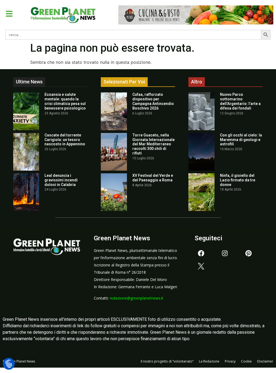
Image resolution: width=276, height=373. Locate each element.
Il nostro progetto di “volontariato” (167, 361)
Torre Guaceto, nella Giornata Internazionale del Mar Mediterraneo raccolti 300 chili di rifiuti (153, 144)
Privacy (230, 361)
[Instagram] (224, 253)
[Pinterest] (248, 253)
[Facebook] (201, 253)
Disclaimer (265, 361)
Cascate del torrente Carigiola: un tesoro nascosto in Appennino (64, 139)
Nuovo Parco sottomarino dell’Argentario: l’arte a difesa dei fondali (240, 101)
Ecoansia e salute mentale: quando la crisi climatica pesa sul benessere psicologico (65, 101)
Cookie (246, 361)
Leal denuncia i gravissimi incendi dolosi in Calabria (61, 180)
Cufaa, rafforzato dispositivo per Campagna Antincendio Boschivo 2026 (153, 101)
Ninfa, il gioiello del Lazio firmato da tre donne (237, 180)
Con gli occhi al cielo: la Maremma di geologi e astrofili (241, 139)
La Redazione (209, 361)
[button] (9, 13)
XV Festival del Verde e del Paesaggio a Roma (152, 177)
